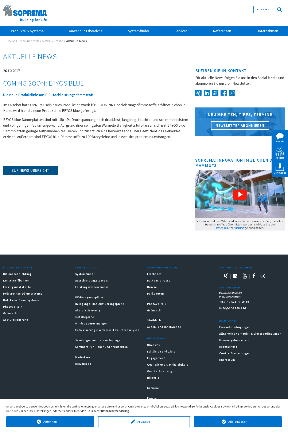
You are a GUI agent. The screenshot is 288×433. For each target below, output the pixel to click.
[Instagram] (233, 92)
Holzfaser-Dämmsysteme (21, 300)
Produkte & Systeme (17, 267)
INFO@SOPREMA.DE (233, 308)
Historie (153, 377)
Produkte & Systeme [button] (27, 30)
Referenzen (222, 30)
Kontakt (263, 9)
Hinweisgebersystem (234, 340)
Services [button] (181, 30)
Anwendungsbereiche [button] (85, 30)
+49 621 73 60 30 (237, 302)
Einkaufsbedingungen (234, 327)
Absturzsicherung (15, 320)
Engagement (156, 358)
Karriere (153, 388)
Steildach (154, 320)
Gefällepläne (84, 317)
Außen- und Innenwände (164, 327)
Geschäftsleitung (159, 371)
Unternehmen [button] (267, 30)
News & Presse (52, 41)
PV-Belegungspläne (89, 297)
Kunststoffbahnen (16, 280)
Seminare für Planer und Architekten (101, 347)
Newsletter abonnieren (240, 125)
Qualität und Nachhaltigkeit (167, 364)
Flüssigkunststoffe (17, 287)
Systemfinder (85, 274)
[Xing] (199, 92)
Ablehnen (50, 422)
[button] (240, 194)
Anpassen (144, 422)
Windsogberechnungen (91, 323)
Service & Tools (86, 267)
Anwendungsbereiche (162, 267)
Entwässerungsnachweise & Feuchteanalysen (107, 330)
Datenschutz (228, 347)
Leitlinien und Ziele (161, 351)
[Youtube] (216, 92)
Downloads (83, 364)
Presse (152, 398)
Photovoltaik (12, 306)
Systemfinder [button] (138, 30)
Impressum (227, 360)
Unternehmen (29, 41)
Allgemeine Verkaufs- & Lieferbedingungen (250, 333)
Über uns (153, 345)
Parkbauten (155, 293)
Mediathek (82, 357)
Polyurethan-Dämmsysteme (22, 293)
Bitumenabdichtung (17, 274)
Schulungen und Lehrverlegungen (98, 340)
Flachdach (154, 274)
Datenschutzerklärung (230, 228)
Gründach (10, 313)
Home (11, 41)
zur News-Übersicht (30, 170)
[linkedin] (208, 92)
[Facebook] (225, 92)
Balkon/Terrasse (158, 280)
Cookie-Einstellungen (234, 353)
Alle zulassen (238, 422)
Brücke (152, 287)
